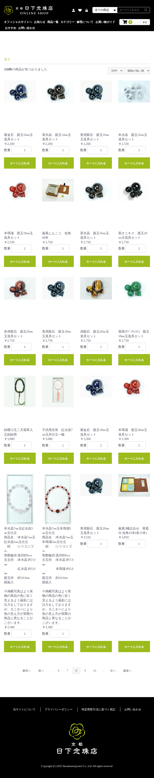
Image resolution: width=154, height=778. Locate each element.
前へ (41, 670)
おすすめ (10, 28)
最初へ (26, 670)
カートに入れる (20, 163)
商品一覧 (53, 21)
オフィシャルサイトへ (18, 21)
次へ (113, 670)
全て (7, 59)
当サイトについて (24, 709)
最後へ (127, 670)
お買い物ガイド (105, 21)
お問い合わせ (26, 28)
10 (94, 670)
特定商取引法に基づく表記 (98, 709)
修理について (85, 21)
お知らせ (39, 21)
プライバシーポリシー (59, 709)
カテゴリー (68, 21)
